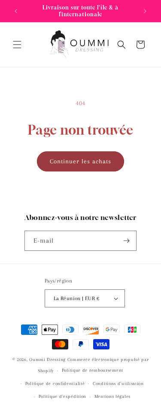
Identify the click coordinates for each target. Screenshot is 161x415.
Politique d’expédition (62, 396)
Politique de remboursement (92, 370)
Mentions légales (112, 396)
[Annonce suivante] (145, 11)
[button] (17, 44)
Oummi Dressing (47, 359)
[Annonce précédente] (15, 11)
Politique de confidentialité (55, 383)
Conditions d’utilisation (118, 383)
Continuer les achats (80, 161)
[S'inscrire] (126, 241)
